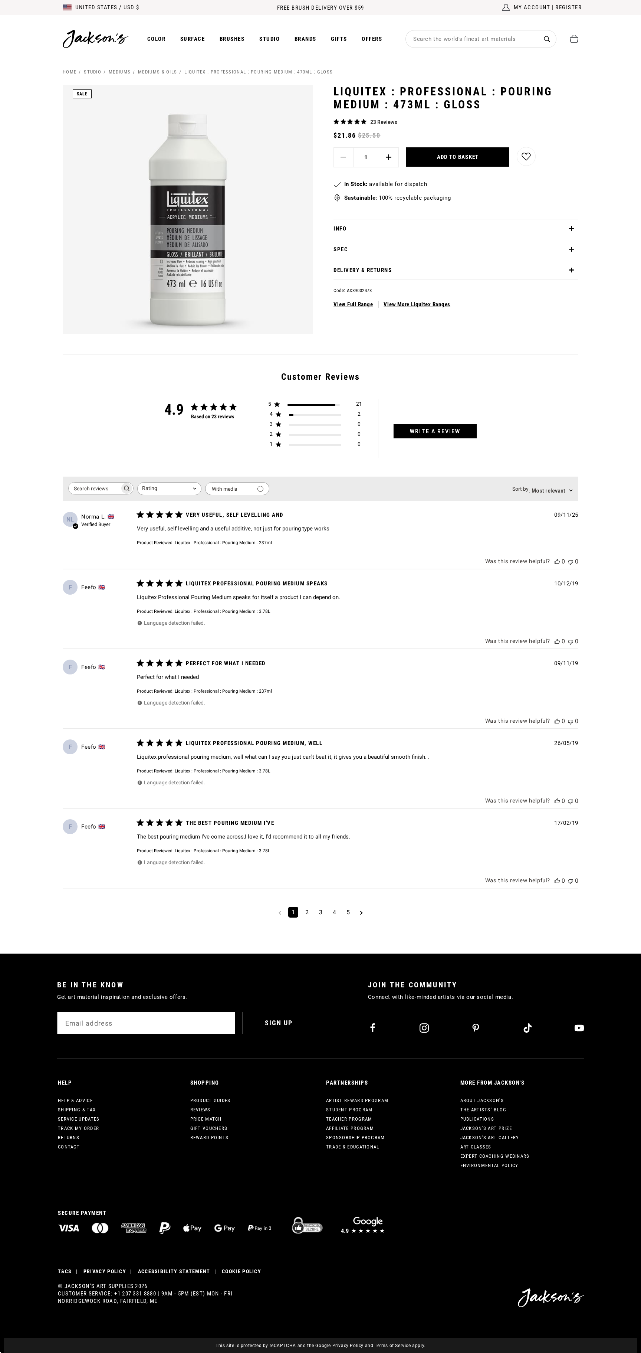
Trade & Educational (352, 1147)
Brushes (232, 39)
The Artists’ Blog (483, 1109)
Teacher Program (349, 1119)
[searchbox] (94, 488)
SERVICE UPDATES (79, 1119)
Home (69, 72)
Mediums (120, 72)
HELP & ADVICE (75, 1100)
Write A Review (435, 431)
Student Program (349, 1109)
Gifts (339, 39)
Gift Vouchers (209, 1128)
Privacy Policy (348, 1345)
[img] (336, 121)
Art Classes (476, 1147)
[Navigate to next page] (361, 912)
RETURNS (68, 1137)
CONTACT (69, 1147)
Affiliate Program (350, 1128)
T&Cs (65, 1271)
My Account (532, 7)
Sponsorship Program (355, 1137)
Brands (305, 39)
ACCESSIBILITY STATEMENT (174, 1271)
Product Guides (210, 1100)
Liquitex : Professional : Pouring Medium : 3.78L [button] (222, 611)
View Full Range (353, 304)
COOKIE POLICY (241, 1271)
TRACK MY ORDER (78, 1128)
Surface (192, 39)
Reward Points (209, 1137)
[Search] (547, 39)
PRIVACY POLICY (104, 1271)
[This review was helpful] (557, 561)
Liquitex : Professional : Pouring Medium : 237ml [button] (223, 542)
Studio (269, 39)
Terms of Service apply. (400, 1345)
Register (568, 7)
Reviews (200, 1109)
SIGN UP (279, 1023)
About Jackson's (482, 1100)
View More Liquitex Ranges (417, 304)
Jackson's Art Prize (486, 1128)
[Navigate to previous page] (280, 912)
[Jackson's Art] (96, 39)
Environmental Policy (489, 1165)
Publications (477, 1119)
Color (156, 39)
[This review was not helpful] (570, 561)
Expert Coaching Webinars (495, 1156)
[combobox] (472, 39)
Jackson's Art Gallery (489, 1137)
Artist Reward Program (357, 1100)
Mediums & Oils (157, 72)
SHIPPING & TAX (77, 1109)
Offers (372, 39)
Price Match (206, 1119)
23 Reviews (383, 122)
